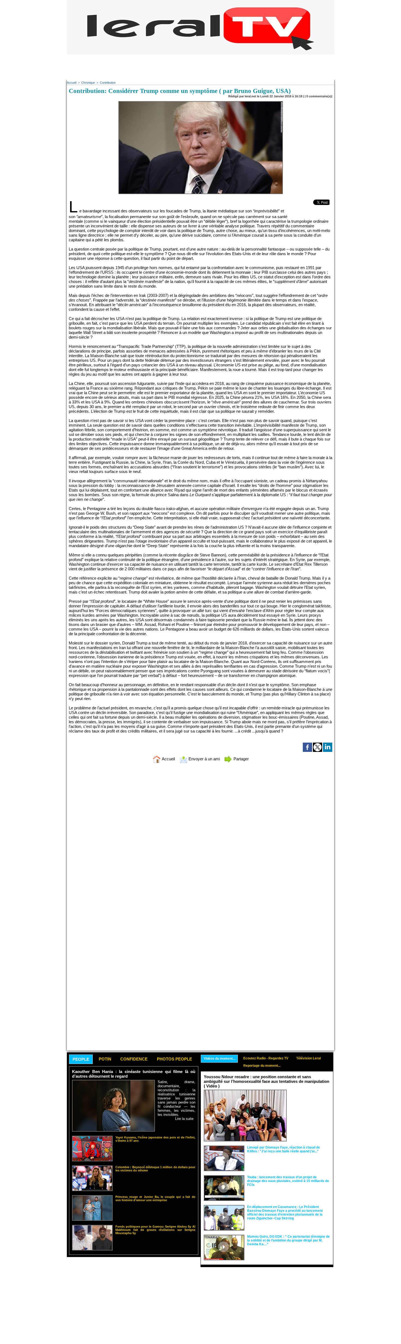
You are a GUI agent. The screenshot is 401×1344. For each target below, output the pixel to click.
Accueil (71, 82)
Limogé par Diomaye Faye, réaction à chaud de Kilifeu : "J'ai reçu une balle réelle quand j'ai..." (283, 1149)
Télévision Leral (308, 1058)
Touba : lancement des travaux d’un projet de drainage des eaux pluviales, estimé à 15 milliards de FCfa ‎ (288, 1181)
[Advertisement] (200, 67)
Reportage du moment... (261, 1066)
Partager (240, 759)
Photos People (174, 1059)
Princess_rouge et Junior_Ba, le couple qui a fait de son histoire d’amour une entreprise (155, 1198)
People (81, 1059)
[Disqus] (200, 839)
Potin (105, 1059)
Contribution (108, 82)
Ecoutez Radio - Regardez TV (265, 1058)
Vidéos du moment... (219, 1058)
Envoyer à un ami (203, 759)
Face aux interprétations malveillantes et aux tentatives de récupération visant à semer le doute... (309, 1100)
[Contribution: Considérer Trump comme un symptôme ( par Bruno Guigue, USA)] (200, 102)
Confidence (134, 1059)
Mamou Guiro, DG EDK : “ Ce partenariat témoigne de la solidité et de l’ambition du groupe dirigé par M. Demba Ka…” (288, 1240)
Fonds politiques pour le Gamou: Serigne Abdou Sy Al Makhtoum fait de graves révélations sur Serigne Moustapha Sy (155, 1230)
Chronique (88, 82)
